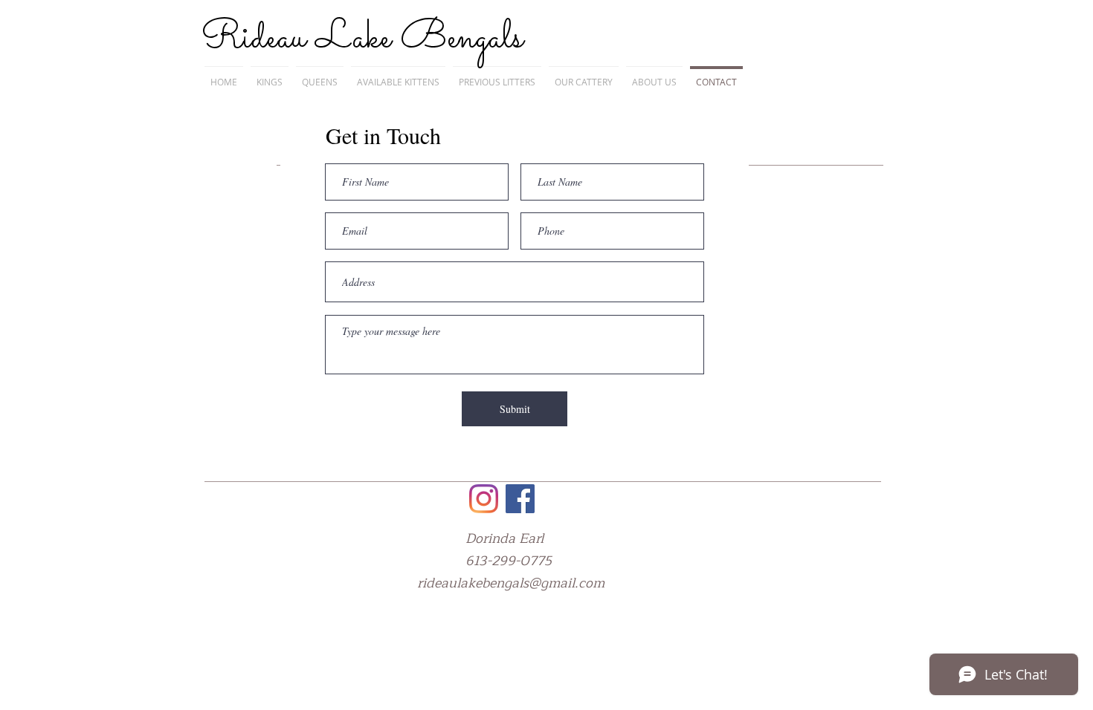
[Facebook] (520, 498)
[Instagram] (483, 498)
